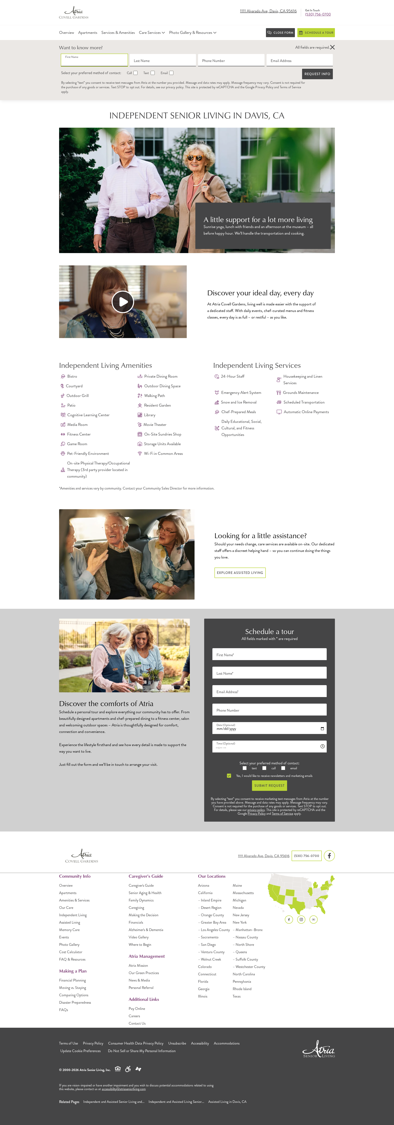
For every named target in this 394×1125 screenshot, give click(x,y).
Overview (66, 885)
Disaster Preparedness (75, 1002)
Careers (134, 1016)
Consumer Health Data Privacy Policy (135, 1043)
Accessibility (200, 1043)
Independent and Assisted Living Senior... (176, 1101)
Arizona (203, 885)
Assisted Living (69, 922)
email (293, 768)
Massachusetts (243, 893)
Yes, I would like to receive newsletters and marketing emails (274, 775)
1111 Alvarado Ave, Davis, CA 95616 (268, 11)
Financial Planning (72, 980)
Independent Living (73, 915)
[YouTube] (313, 919)
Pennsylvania (242, 981)
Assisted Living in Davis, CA (227, 1101)
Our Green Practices (144, 973)
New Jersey (241, 915)
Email (164, 73)
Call (129, 73)
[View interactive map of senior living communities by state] (301, 894)
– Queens (240, 952)
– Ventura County (211, 952)
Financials (136, 922)
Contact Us (137, 1023)
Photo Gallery (69, 944)
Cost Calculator (70, 952)
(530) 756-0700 (318, 14)
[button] (332, 47)
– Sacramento (208, 937)
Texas (237, 996)
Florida (203, 981)
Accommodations (226, 1043)
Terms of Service (290, 87)
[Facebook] (329, 856)
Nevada (238, 907)
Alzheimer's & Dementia (146, 929)
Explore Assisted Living (240, 572)
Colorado (205, 966)
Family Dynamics (141, 900)
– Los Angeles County (214, 929)
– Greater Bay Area (212, 922)
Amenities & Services (74, 900)
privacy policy (174, 87)
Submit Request (269, 785)
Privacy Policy (264, 87)
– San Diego (207, 944)
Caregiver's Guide (141, 885)
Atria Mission (138, 965)
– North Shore (243, 944)
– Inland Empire (209, 900)
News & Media (139, 980)
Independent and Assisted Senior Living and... (113, 1101)
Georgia (204, 989)
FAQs (63, 1010)
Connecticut (207, 974)
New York (240, 922)
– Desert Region (209, 907)
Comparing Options (73, 995)
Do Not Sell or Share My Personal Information (142, 1051)
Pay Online (137, 1008)
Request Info (317, 74)
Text (146, 73)
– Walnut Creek (209, 959)
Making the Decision (143, 915)
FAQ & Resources (72, 959)
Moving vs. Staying (72, 987)
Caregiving (136, 907)
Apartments (67, 893)
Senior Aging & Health (145, 893)
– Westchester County (249, 966)
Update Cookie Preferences (80, 1051)
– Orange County (211, 915)
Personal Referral (141, 987)
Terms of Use (68, 1043)
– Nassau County (245, 937)
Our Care (66, 907)
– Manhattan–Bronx (248, 929)
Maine (237, 885)
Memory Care (69, 929)
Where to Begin (140, 944)
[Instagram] (301, 919)
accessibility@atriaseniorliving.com (124, 1089)
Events (64, 937)
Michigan (239, 900)
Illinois (202, 996)
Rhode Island (242, 989)
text (254, 768)
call (273, 768)
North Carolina (244, 974)
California (205, 893)
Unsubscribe (177, 1043)
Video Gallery (139, 937)
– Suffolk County (245, 959)
